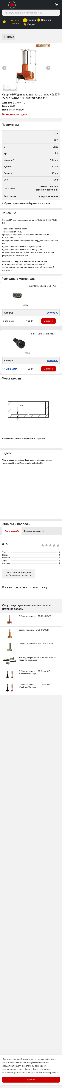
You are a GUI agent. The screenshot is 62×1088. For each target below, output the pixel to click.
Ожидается (11, 369)
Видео (6, 453)
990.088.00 (52, 360)
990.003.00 (52, 312)
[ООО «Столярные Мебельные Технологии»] (12, 8)
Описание (9, 213)
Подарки (32, 20)
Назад (10, 36)
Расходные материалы (19, 279)
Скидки (31, 24)
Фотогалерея (11, 378)
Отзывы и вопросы (16, 524)
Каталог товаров (15, 22)
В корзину (48, 321)
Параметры (10, 125)
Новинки (46, 20)
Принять (31, 1079)
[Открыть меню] (4, 5)
